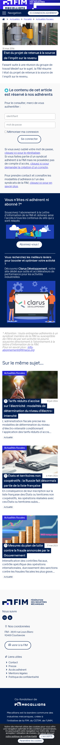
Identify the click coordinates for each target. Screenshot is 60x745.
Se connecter (29, 139)
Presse (12, 666)
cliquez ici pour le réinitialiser (22, 153)
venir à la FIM (19, 645)
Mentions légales (18, 673)
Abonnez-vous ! (29, 244)
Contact (13, 662)
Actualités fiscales (45, 19)
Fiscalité (28, 19)
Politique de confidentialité (24, 677)
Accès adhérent (17, 670)
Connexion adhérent (44, 13)
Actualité (8, 438)
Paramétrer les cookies (31, 741)
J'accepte (46, 736)
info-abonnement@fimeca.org (18, 349)
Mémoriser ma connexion (23, 132)
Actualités (15, 19)
